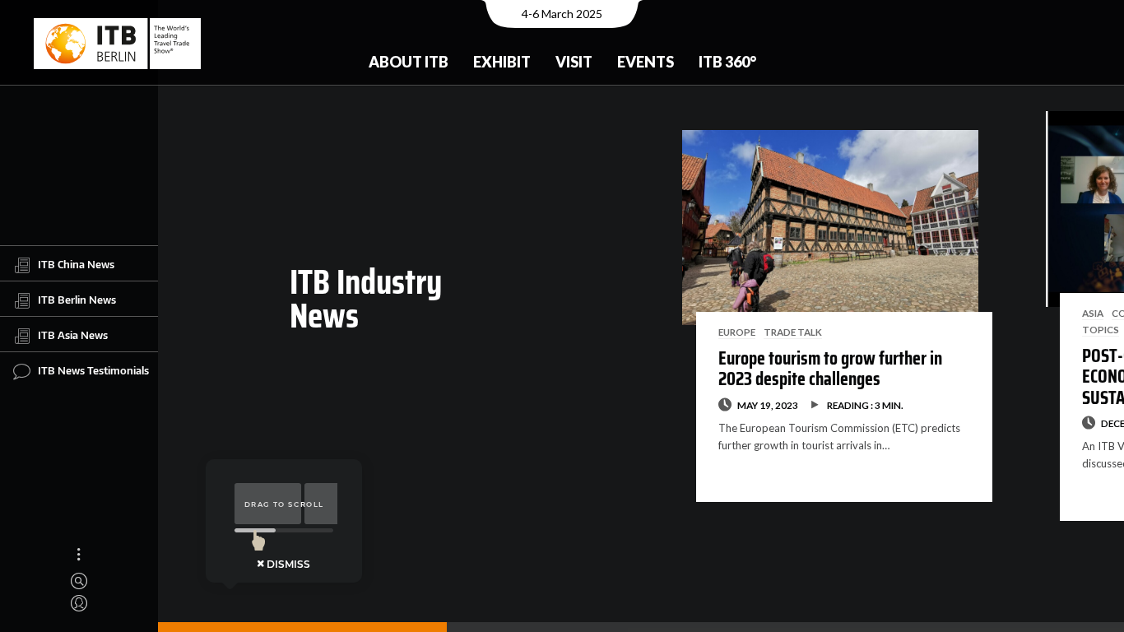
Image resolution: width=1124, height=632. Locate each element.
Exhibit (502, 62)
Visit (573, 62)
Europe (736, 331)
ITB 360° (727, 62)
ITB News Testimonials (93, 370)
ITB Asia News (73, 335)
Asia (1092, 312)
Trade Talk (793, 331)
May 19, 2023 (767, 405)
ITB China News (76, 264)
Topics (1100, 329)
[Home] (117, 43)
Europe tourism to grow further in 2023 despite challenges (830, 368)
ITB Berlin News (77, 299)
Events (645, 62)
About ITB (408, 62)
